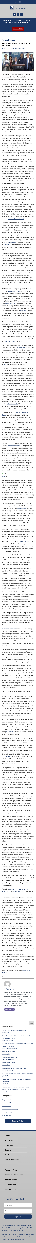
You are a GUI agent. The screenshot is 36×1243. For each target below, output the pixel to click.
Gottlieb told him (23, 541)
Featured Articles (8, 40)
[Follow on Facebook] (14, 14)
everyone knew (10, 303)
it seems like (10, 732)
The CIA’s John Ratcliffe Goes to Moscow (14, 1030)
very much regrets (10, 341)
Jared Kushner (22, 508)
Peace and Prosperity (14, 1175)
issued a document (14, 446)
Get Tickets (18, 29)
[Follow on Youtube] (21, 14)
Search (31, 1023)
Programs (9, 1145)
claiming (7, 756)
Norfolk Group (17, 891)
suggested (23, 311)
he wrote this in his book (16, 219)
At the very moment (9, 629)
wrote (6, 364)
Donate (8, 1150)
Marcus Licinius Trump (8, 1062)
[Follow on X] (18, 14)
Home (7, 1135)
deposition (12, 242)
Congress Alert (6, 1100)
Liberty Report (11, 1189)
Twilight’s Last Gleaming (9, 1057)
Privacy (4, 1234)
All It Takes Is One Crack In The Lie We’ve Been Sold (17, 1073)
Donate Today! (18, 1121)
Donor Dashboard (12, 1160)
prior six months (12, 404)
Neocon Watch (6, 1106)
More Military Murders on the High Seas (14, 1068)
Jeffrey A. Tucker (9, 48)
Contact (8, 1155)
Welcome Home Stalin (8, 1051)
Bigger (4, 476)
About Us (9, 1140)
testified (7, 245)
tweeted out (21, 347)
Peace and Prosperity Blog (10, 1109)
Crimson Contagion (14, 291)
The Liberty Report (7, 1112)
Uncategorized (6, 1115)
